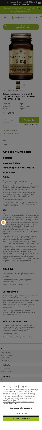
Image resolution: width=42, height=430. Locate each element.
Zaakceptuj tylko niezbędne (21, 408)
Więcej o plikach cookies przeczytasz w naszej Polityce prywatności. (18, 403)
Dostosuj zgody (21, 413)
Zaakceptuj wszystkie (21, 418)
